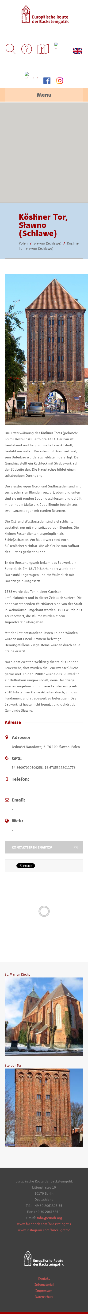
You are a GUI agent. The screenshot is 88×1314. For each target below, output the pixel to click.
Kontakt (44, 1278)
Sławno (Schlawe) (47, 243)
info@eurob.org (49, 1218)
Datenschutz (44, 1297)
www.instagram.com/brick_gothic (44, 1230)
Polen (23, 243)
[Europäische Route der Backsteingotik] (44, 21)
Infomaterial (44, 1284)
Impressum (44, 1290)
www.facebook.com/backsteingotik (44, 1224)
